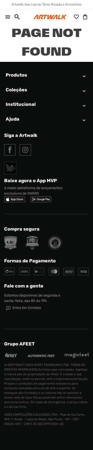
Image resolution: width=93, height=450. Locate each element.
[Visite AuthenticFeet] (41, 355)
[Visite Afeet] (11, 356)
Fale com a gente (23, 286)
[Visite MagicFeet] (77, 356)
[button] (15, 16)
